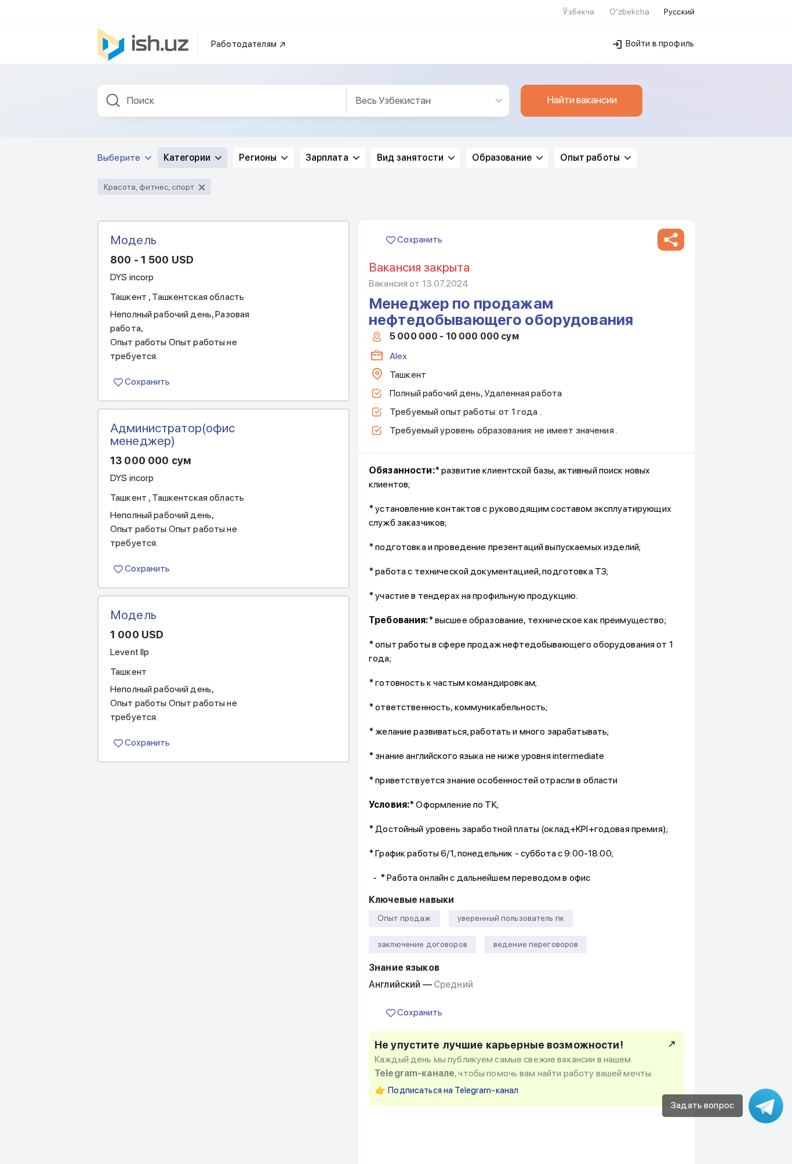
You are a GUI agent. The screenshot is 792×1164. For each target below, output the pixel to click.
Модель (133, 239)
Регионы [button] (258, 157)
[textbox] (222, 101)
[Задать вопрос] (766, 1106)
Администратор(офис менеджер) (172, 434)
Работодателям (244, 44)
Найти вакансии (582, 100)
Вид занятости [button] (411, 157)
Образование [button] (502, 157)
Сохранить (146, 381)
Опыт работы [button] (591, 157)
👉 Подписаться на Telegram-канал (446, 1090)
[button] (670, 240)
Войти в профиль (659, 43)
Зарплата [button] (328, 157)
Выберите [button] (119, 157)
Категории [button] (188, 157)
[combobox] (222, 101)
